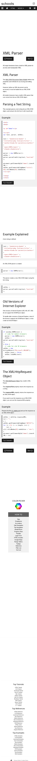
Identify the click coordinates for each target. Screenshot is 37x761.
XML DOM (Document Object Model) (16, 79)
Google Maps (18, 539)
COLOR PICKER (18, 501)
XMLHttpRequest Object (12, 381)
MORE (20, 8)
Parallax (18, 533)
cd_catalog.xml (15, 410)
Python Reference (18, 718)
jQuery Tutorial (18, 702)
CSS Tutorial (18, 689)
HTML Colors (18, 724)
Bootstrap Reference (18, 721)
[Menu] (2, 8)
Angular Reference (18, 729)
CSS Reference (18, 713)
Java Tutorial (18, 704)
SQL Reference (18, 716)
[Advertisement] (18, 478)
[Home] (7, 8)
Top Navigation (18, 527)
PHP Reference (18, 723)
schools (7, 3)
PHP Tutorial (18, 700)
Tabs (18, 519)
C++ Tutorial (18, 705)
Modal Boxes (18, 529)
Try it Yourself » (7, 183)
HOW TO (18, 514)
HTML (13, 8)
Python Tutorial (18, 695)
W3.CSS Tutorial (18, 697)
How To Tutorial (18, 692)
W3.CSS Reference (18, 720)
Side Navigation (18, 525)
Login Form (18, 535)
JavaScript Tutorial (18, 690)
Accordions (18, 523)
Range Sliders (18, 542)
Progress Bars (18, 531)
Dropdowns (18, 521)
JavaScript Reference (18, 715)
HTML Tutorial (18, 687)
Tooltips (18, 544)
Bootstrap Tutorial (18, 699)
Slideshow (19, 546)
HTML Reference (18, 711)
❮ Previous (8, 59)
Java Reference (18, 728)
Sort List (18, 550)
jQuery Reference (18, 726)
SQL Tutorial (18, 694)
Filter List (18, 548)
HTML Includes (18, 537)
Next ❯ (30, 59)
